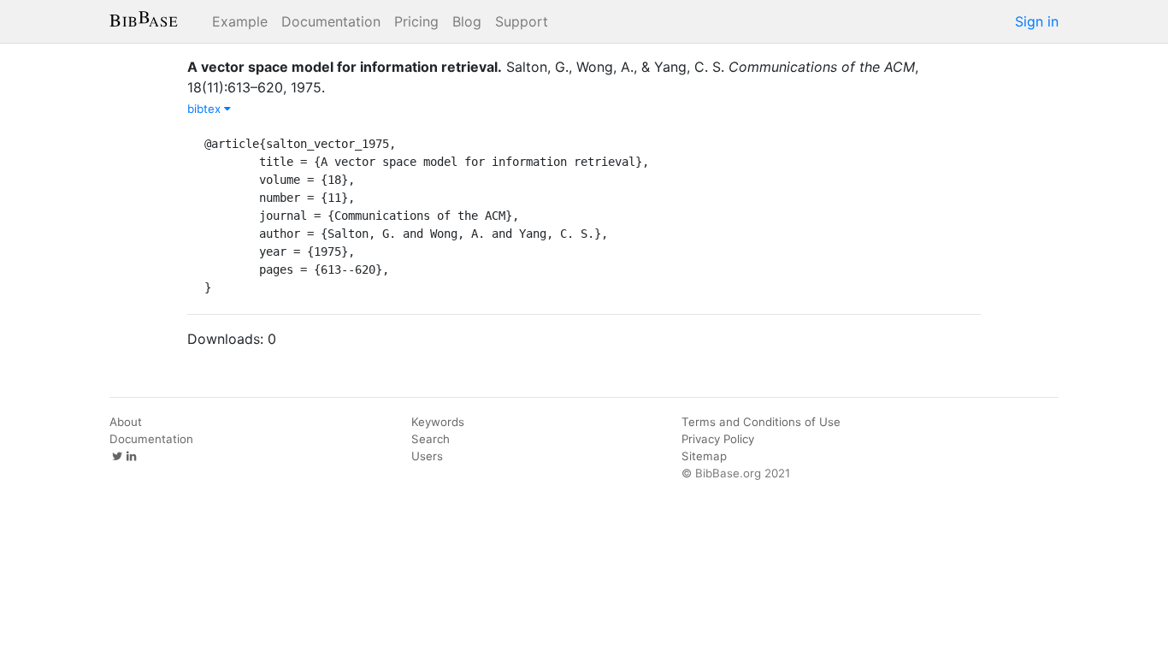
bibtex (205, 108)
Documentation (330, 21)
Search (430, 439)
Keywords (437, 422)
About (125, 422)
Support (521, 21)
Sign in (1037, 21)
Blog (466, 21)
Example (240, 21)
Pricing (416, 21)
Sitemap (704, 456)
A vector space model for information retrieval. (344, 66)
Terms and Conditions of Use (761, 422)
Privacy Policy (717, 439)
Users (427, 456)
